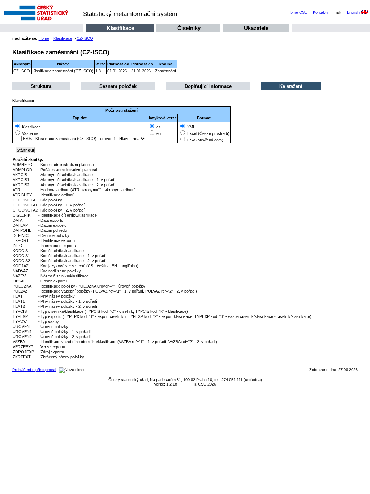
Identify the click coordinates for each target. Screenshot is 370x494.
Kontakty (320, 12)
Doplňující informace (208, 86)
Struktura (41, 86)
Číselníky (189, 28)
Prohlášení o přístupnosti (34, 369)
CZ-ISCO (85, 38)
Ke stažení (290, 86)
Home (44, 38)
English (353, 12)
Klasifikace (120, 28)
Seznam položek (118, 86)
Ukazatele (256, 28)
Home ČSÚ (297, 12)
